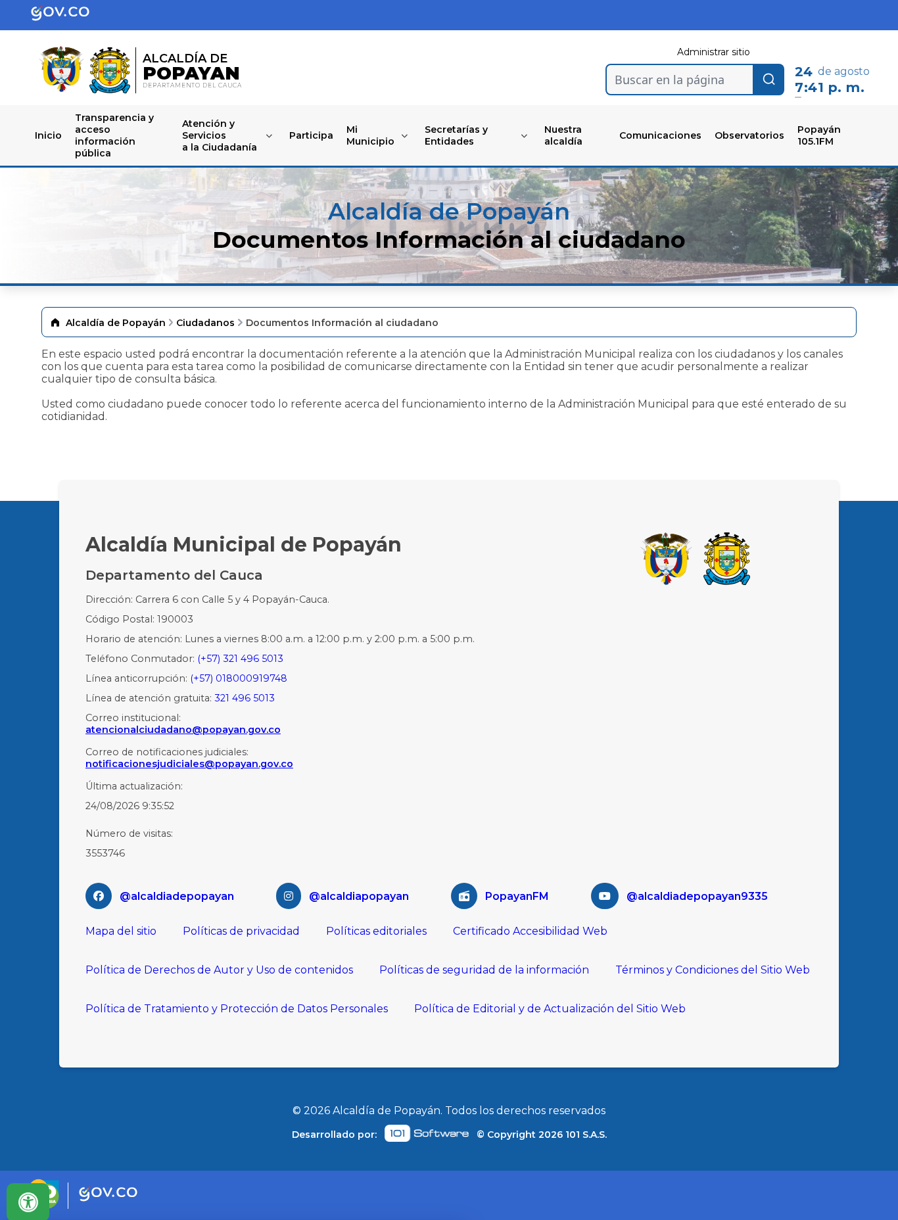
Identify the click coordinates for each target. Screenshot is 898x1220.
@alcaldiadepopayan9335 (697, 896)
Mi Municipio (370, 135)
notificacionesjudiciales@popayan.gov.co (189, 764)
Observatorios (749, 135)
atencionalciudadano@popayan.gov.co (183, 730)
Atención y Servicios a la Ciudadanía (219, 135)
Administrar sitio (713, 52)
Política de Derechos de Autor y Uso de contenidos (219, 970)
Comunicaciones (660, 135)
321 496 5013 (244, 698)
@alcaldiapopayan (359, 896)
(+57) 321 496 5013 (240, 659)
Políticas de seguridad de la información (484, 970)
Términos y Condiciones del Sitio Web (712, 970)
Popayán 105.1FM (819, 135)
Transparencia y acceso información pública (114, 135)
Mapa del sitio (120, 931)
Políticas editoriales (376, 931)
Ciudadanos (205, 323)
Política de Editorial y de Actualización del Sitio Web (550, 1008)
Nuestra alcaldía (563, 135)
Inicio (48, 135)
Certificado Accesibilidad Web (530, 931)
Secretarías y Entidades (456, 135)
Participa (311, 135)
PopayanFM (517, 896)
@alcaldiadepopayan (177, 896)
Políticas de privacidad (241, 931)
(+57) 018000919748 (238, 678)
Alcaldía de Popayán (116, 323)
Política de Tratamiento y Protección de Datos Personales (236, 1008)
